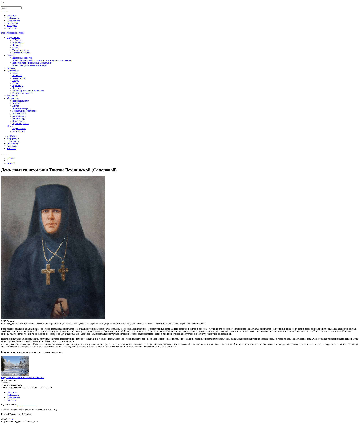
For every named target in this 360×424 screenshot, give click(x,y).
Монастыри (12, 95)
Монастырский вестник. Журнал (28, 90)
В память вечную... (21, 108)
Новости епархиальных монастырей (29, 65)
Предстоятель (13, 37)
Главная (10, 158)
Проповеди (17, 42)
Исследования (19, 113)
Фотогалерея (18, 131)
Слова (15, 47)
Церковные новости (22, 58)
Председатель (13, 20)
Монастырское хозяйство (24, 111)
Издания (16, 88)
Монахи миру (19, 118)
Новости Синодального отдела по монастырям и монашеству (41, 60)
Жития (15, 106)
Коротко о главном (21, 53)
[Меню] (2, 5)
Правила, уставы (20, 123)
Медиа (10, 126)
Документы (12, 23)
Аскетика (17, 103)
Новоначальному (20, 101)
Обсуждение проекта (22, 93)
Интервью (17, 75)
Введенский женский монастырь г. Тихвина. (22, 377)
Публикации (13, 70)
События (16, 40)
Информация (13, 18)
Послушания (18, 121)
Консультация (19, 116)
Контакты (11, 28)
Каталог (10, 163)
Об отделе (11, 15)
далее (12, 419)
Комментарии (19, 78)
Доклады (16, 45)
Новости (11, 55)
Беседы (15, 80)
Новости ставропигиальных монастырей (32, 63)
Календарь (12, 25)
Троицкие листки (20, 50)
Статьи (15, 73)
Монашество (13, 98)
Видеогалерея (19, 128)
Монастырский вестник (12, 33)
